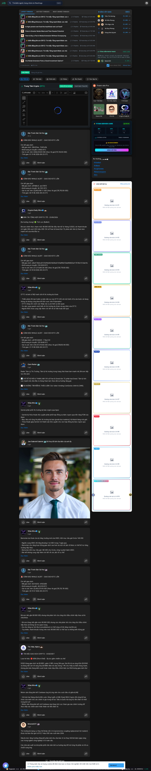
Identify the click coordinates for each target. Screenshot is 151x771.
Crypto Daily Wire (35, 210)
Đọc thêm (24, 158)
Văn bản (38, 79)
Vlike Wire (32, 287)
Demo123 (108, 61)
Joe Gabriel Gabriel (35, 442)
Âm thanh (78, 79)
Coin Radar (32, 364)
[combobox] (35, 3)
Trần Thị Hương (110, 16)
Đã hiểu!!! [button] (113, 765)
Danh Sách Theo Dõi (81, 86)
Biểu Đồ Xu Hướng (66, 86)
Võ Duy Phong (109, 28)
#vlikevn (97, 166)
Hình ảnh (52, 79)
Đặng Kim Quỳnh (110, 32)
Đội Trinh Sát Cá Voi (36, 133)
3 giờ (29, 251)
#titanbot (97, 162)
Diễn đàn (34, 65)
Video (65, 79)
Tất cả (25, 79)
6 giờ (29, 572)
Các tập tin (93, 79)
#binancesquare (100, 172)
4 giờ (29, 290)
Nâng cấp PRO (112, 150)
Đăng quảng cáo (125, 184)
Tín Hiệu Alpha (34, 647)
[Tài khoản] (147, 3)
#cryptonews (99, 169)
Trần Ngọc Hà (109, 24)
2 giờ (29, 174)
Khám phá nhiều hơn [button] (34, 766)
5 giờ (29, 329)
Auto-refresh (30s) (115, 65)
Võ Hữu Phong (109, 20)
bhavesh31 (32, 724)
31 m (29, 136)
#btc (95, 175)
